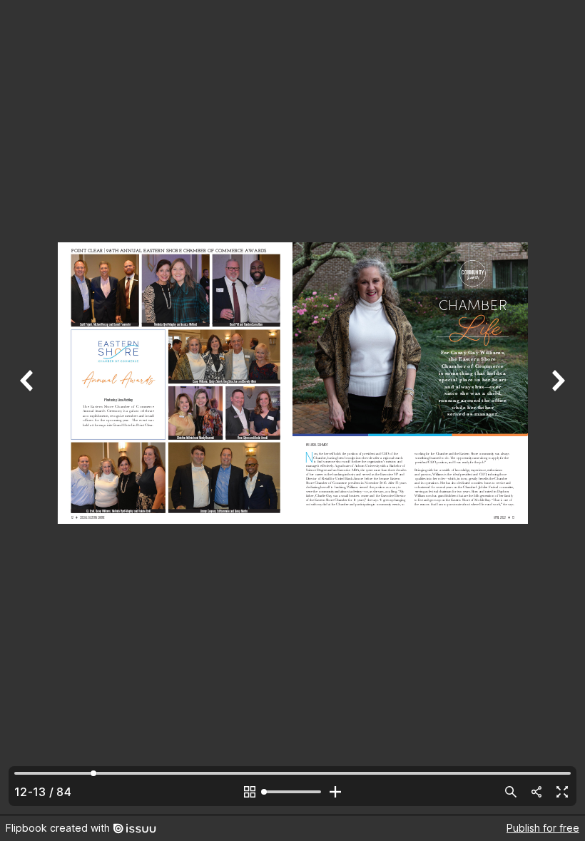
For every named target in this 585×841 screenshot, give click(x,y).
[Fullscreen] (562, 791)
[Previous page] (28, 407)
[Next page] (556, 407)
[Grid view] (249, 791)
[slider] (292, 792)
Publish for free (543, 828)
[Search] (510, 791)
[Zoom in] (335, 791)
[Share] (536, 791)
